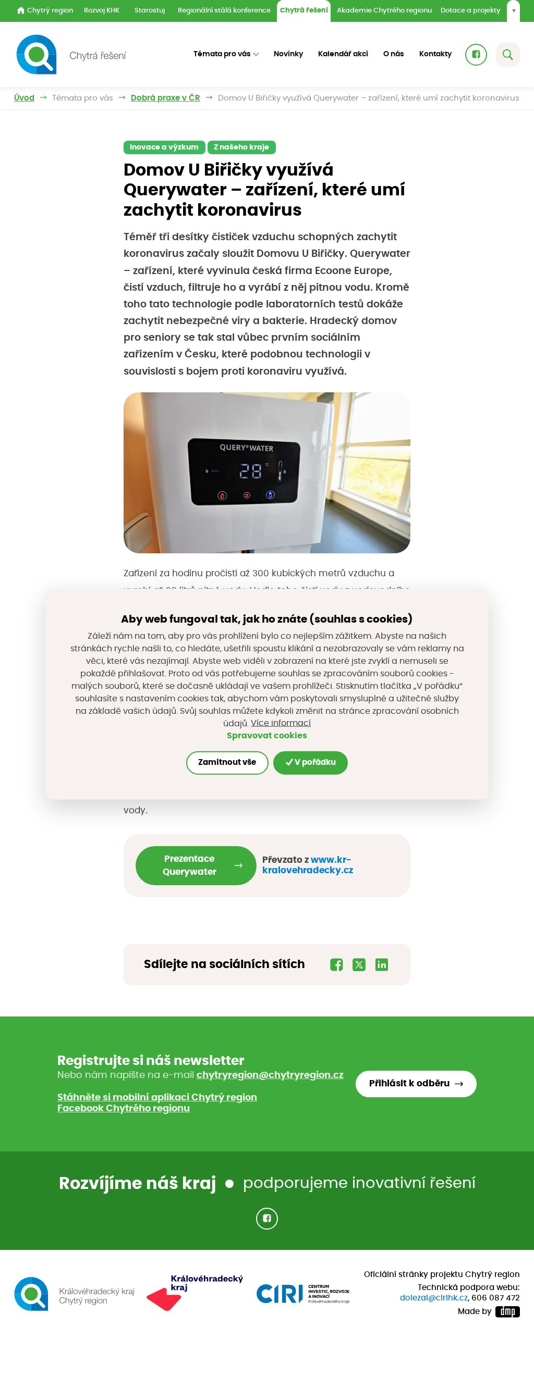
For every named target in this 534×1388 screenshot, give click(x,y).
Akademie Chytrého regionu (384, 10)
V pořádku (314, 762)
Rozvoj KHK (101, 10)
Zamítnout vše (227, 762)
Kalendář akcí (343, 54)
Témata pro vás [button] (222, 54)
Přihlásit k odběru (409, 1084)
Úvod (24, 98)
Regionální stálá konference (224, 10)
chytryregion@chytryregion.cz (270, 1075)
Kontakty (435, 54)
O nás (393, 54)
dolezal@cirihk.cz (434, 1298)
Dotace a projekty (471, 10)
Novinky (288, 54)
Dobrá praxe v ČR (165, 98)
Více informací (281, 723)
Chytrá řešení (304, 10)
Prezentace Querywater (189, 865)
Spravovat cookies (267, 736)
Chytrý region (50, 10)
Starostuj (150, 10)
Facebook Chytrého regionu (123, 1108)
